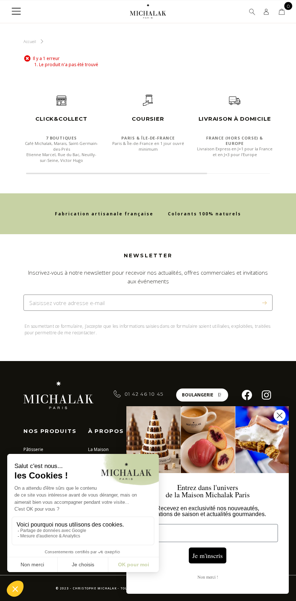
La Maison (98, 449)
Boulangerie (197, 395)
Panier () (281, 11)
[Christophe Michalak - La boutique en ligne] (148, 11)
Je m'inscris (207, 555)
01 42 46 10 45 (144, 394)
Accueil (29, 41)
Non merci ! (207, 577)
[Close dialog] (279, 415)
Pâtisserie (33, 449)
